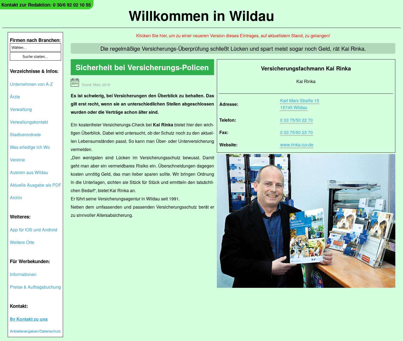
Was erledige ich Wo (30, 147)
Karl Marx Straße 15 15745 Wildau (299, 103)
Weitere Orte (22, 242)
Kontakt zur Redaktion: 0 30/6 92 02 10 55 (46, 4)
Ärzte (15, 96)
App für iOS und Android (33, 229)
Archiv (16, 197)
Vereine (17, 160)
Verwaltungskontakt (29, 122)
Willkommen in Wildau (201, 15)
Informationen (23, 274)
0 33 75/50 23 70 (296, 132)
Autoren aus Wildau (29, 172)
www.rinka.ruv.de (296, 144)
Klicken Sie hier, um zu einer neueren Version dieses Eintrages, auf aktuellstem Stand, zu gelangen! (233, 35)
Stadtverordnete (25, 134)
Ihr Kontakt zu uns (29, 319)
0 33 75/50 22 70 (296, 120)
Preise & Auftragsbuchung (35, 287)
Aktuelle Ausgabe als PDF (35, 185)
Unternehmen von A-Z (31, 84)
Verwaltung (21, 109)
